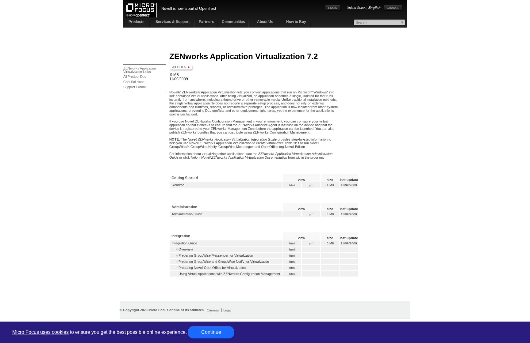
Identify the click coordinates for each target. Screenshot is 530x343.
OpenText (207, 8)
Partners (206, 22)
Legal (227, 310)
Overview (186, 249)
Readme (178, 185)
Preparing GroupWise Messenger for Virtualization (216, 255)
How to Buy (296, 22)
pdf (311, 185)
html (292, 185)
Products (136, 22)
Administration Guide (187, 214)
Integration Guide (184, 243)
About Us (265, 22)
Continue (211, 332)
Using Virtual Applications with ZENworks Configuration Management (229, 274)
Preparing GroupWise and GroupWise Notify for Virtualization (224, 261)
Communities (233, 22)
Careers (213, 310)
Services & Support (173, 22)
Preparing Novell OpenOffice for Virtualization (212, 268)
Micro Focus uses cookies (40, 332)
